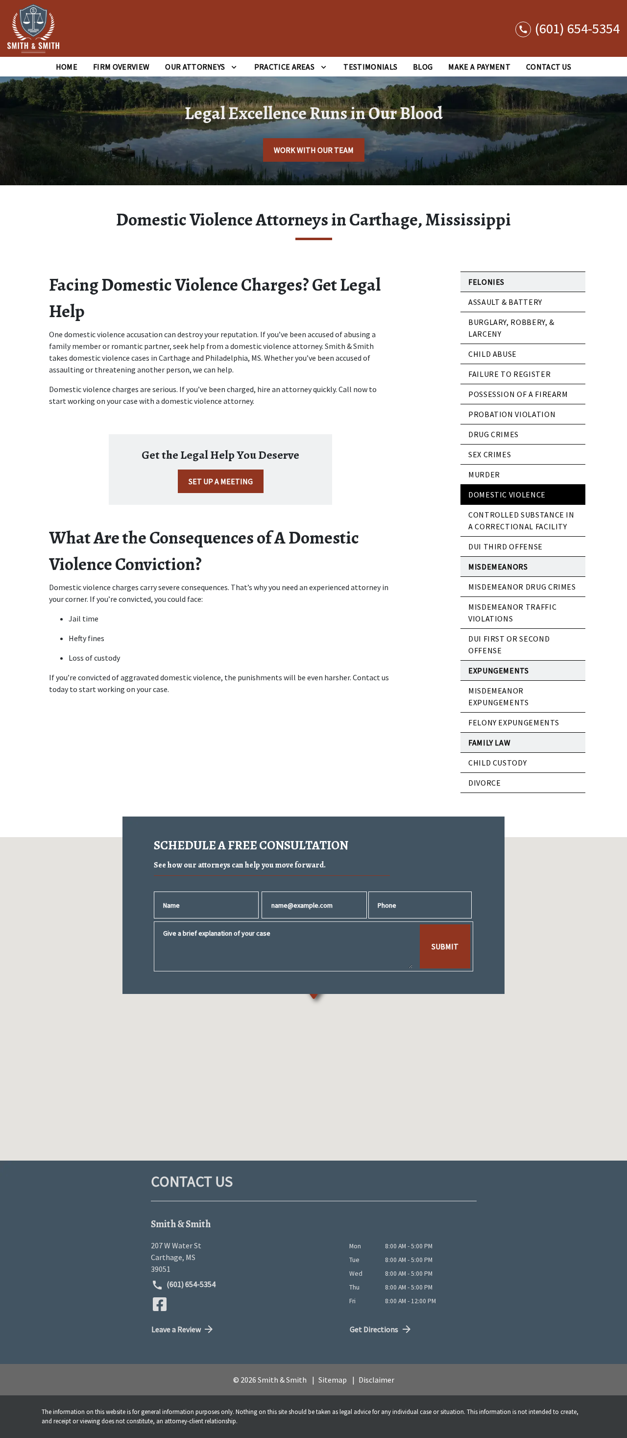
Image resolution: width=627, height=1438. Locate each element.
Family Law (489, 742)
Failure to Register (509, 374)
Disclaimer (376, 1380)
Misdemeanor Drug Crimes (522, 587)
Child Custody (497, 763)
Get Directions (374, 1329)
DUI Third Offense (505, 546)
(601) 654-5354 (190, 1284)
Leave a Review (176, 1329)
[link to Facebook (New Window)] (160, 1304)
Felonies (486, 282)
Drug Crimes (493, 434)
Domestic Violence (507, 494)
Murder (484, 474)
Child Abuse (492, 354)
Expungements (498, 670)
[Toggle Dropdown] (234, 66)
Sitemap (332, 1380)
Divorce (484, 783)
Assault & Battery (505, 302)
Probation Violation (511, 414)
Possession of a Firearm (518, 394)
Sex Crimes (489, 454)
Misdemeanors (498, 566)
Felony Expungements (513, 722)
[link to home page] (33, 28)
